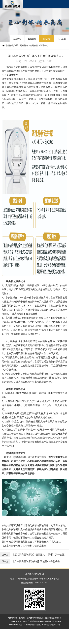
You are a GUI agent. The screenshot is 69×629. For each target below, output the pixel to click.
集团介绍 (17, 39)
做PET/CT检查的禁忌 (35, 618)
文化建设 (62, 39)
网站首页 (24, 45)
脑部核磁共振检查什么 (53, 618)
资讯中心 (47, 39)
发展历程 (32, 39)
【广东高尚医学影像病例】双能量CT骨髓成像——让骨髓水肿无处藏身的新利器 (35, 561)
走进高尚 (34, 45)
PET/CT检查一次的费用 (16, 618)
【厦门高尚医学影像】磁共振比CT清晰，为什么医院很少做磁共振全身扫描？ (35, 554)
